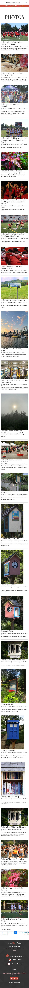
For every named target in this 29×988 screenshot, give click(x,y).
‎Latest (11, 946)
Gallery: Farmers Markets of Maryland (11, 461)
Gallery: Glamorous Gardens (11, 171)
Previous (4, 934)
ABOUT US (11, 982)
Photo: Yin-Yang (7, 631)
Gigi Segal (4, 923)
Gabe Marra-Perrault (7, 206)
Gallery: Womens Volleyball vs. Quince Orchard (12, 267)
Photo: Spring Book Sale (10, 538)
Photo (15, 946)
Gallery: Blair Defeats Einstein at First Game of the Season (13, 235)
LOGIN (18, 982)
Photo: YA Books (7, 704)
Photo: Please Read (8, 750)
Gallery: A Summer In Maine (11, 431)
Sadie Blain (5, 352)
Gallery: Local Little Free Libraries (13, 827)
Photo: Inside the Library (10, 797)
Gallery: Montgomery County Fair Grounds (13, 105)
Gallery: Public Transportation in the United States (14, 381)
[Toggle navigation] (26, 3)
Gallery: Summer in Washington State (12, 349)
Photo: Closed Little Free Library (13, 660)
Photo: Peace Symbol (8, 585)
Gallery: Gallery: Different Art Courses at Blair (12, 74)
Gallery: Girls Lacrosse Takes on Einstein (12, 920)
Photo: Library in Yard (9, 492)
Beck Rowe (5, 433)
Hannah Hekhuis (6, 108)
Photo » (26, 46)
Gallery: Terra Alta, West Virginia (13, 300)
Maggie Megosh (6, 46)
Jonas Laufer (5, 270)
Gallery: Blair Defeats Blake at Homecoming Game (12, 43)
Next (25, 932)
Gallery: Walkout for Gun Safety (12, 859)
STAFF (15, 982)
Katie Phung (5, 77)
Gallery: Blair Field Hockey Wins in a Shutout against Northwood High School (14, 140)
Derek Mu (4, 173)
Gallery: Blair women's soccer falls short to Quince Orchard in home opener (13, 202)
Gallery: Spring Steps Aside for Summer (12, 889)
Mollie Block (5, 892)
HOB (19, 946)
